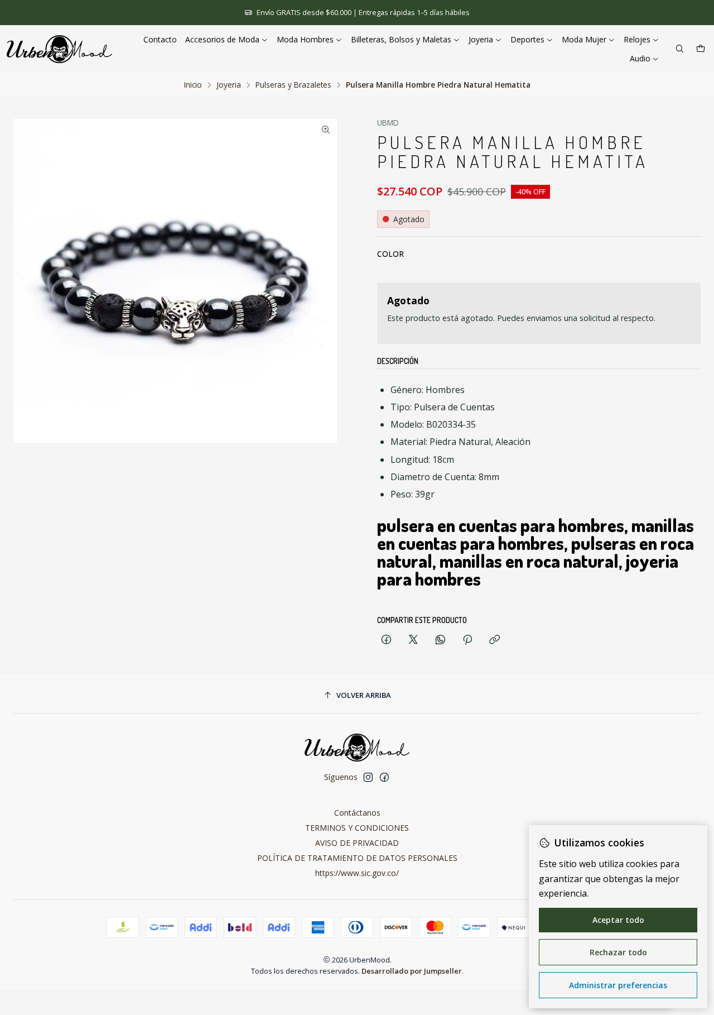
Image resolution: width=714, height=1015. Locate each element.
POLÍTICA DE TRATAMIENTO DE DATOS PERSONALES (357, 858)
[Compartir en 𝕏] (413, 640)
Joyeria (228, 85)
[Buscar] (680, 49)
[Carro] (700, 49)
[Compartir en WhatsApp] (440, 640)
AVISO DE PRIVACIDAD (357, 842)
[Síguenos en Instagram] (368, 777)
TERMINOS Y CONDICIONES (357, 827)
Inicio (193, 85)
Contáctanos (357, 812)
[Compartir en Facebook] (386, 640)
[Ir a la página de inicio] (59, 49)
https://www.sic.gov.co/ (357, 873)
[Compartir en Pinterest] (467, 640)
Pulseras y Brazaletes (293, 85)
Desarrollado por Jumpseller (411, 971)
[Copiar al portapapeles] (494, 640)
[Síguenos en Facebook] (384, 777)
